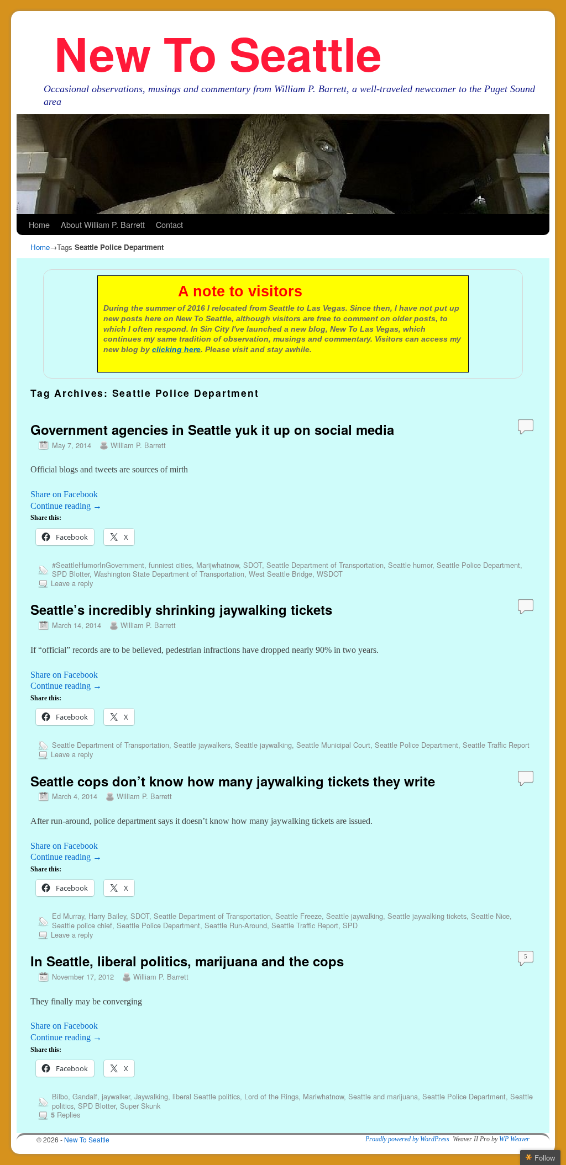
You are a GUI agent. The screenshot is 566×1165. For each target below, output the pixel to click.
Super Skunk (140, 1105)
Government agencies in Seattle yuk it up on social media (212, 429)
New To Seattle (218, 52)
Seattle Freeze (298, 916)
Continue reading (66, 505)
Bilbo (60, 1096)
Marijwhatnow (217, 565)
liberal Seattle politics (206, 1096)
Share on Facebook (64, 494)
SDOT (252, 565)
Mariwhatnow (323, 1096)
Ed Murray (68, 916)
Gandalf (84, 1096)
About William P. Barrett (103, 224)
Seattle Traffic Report (496, 745)
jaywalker (116, 1096)
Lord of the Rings (271, 1096)
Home (39, 224)
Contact (169, 224)
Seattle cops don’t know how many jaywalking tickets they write (232, 781)
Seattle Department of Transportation (325, 565)
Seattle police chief (82, 925)
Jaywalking (151, 1096)
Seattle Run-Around (236, 925)
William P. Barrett (138, 445)
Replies (65, 1114)
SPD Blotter (71, 573)
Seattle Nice (490, 916)
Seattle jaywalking (263, 745)
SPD (350, 925)
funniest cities (170, 565)
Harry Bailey (107, 916)
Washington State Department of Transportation (169, 573)
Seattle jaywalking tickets (427, 916)
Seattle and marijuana (383, 1096)
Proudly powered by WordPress (407, 1139)
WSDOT (330, 573)
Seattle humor (410, 565)
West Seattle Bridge (280, 573)
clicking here (176, 349)
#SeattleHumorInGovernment (98, 565)
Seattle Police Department (478, 565)
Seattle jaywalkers (202, 745)
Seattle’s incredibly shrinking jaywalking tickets (181, 609)
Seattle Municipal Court (333, 745)
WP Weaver (514, 1139)
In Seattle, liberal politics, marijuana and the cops (187, 960)
